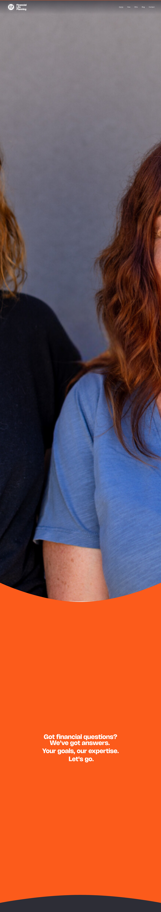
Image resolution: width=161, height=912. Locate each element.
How (128, 7)
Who (136, 7)
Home (121, 7)
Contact (152, 7)
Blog (143, 7)
